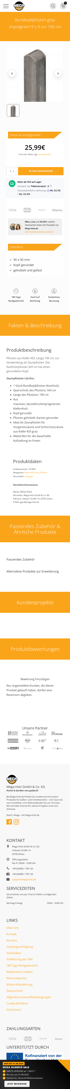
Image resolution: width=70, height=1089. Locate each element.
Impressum (13, 1009)
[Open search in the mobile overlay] (53, 6)
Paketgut (29, 476)
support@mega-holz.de (24, 879)
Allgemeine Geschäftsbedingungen (28, 997)
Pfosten (43, 472)
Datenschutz (14, 991)
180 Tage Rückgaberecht (22, 965)
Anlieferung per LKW (19, 959)
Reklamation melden (19, 972)
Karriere (11, 940)
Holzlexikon (13, 953)
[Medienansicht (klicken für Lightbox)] (34, 73)
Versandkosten (44, 154)
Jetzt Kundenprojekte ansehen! (39, 232)
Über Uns (12, 928)
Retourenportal (16, 978)
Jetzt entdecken (17, 1084)
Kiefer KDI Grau (31, 472)
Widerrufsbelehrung (19, 984)
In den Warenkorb (41, 171)
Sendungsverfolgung (19, 947)
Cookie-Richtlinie (17, 1003)
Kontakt (11, 934)
